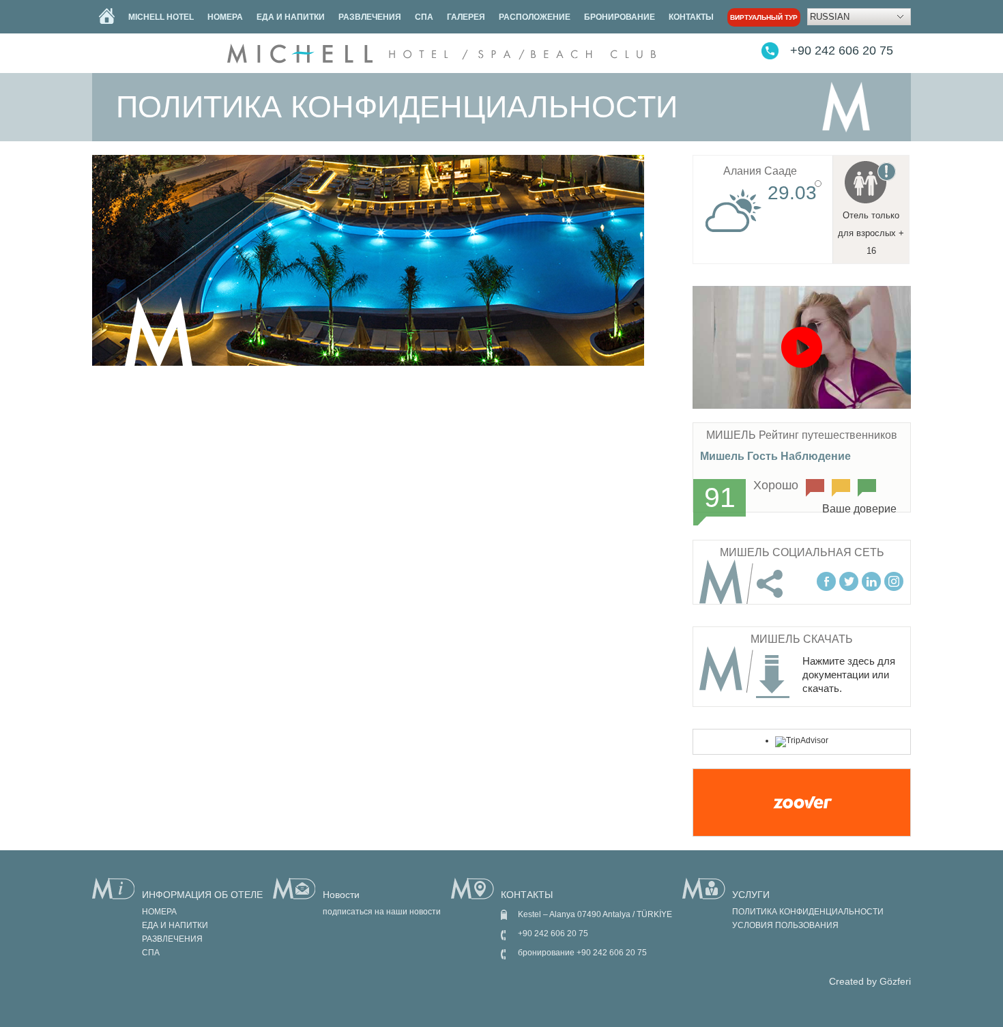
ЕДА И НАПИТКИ (291, 17)
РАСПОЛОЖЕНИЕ (534, 17)
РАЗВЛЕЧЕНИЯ (369, 17)
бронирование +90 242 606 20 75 (582, 952)
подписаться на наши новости (382, 911)
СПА (424, 17)
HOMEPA (225, 17)
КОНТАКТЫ (691, 17)
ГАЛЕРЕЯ (466, 17)
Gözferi (895, 981)
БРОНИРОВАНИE (619, 17)
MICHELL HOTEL (161, 17)
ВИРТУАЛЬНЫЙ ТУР (764, 17)
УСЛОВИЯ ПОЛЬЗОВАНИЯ (785, 925)
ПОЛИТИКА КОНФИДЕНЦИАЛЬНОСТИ (808, 911)
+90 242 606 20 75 (841, 50)
